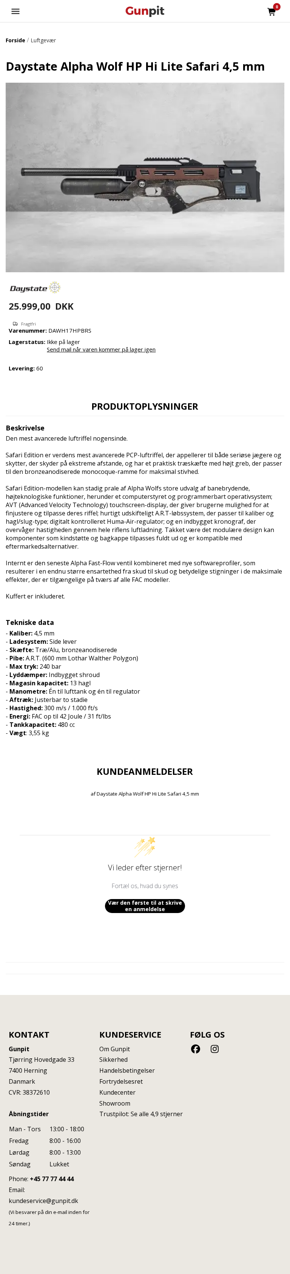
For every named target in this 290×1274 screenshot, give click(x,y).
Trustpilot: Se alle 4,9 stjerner (141, 1114)
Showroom (114, 1103)
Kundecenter (117, 1092)
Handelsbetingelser (127, 1070)
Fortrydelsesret (121, 1081)
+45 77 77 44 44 (52, 1179)
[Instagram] (215, 1049)
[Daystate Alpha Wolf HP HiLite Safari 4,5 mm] (145, 177)
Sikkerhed (113, 1059)
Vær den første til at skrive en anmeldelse (145, 906)
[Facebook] (197, 1049)
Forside (15, 40)
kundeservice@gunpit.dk (43, 1201)
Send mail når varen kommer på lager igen (101, 349)
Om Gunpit (114, 1049)
